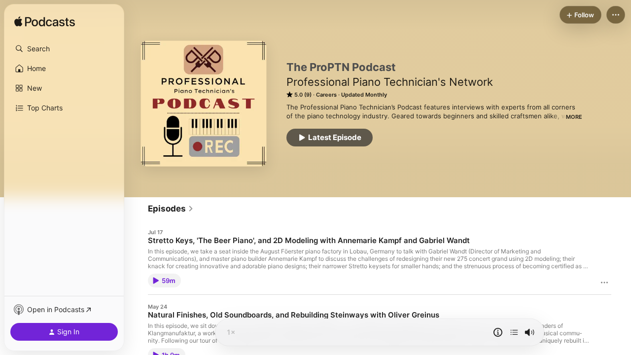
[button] (64, 48)
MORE (574, 116)
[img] (44, 22)
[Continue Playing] (514, 332)
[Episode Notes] (498, 332)
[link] (171, 208)
